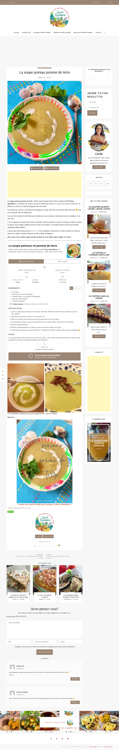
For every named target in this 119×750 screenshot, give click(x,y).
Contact (98, 32)
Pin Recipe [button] (64, 261)
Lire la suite (99, 167)
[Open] (10, 721)
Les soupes (48, 67)
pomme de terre (25, 508)
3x (79, 288)
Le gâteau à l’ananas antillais (99, 254)
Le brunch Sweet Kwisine (62, 32)
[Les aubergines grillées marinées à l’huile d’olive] (44, 580)
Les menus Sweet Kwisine (42, 32)
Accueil (16, 32)
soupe (10, 508)
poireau (15, 508)
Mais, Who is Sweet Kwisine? (83, 32)
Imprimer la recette (52, 168)
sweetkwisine (10, 719)
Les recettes (26, 32)
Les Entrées (41, 67)
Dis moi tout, (39, 357)
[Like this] (58, 546)
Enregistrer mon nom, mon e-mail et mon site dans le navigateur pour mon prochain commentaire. (45, 647)
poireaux (34, 231)
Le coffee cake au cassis (99, 297)
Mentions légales (93, 746)
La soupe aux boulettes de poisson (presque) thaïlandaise (71, 597)
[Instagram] (17, 728)
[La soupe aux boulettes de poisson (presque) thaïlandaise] (71, 580)
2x (75, 288)
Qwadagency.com (108, 746)
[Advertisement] (59, 53)
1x (71, 288)
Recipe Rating (11, 616)
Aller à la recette (38, 168)
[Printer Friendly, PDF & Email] (10, 511)
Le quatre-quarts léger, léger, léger (99, 208)
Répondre (75, 679)
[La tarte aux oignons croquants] (18, 580)
